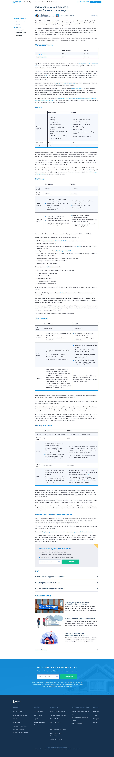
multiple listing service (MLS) (62, 251)
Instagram (96, 719)
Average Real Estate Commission (56, 735)
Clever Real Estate (76, 88)
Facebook (96, 711)
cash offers (61, 293)
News (51, 726)
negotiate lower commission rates (65, 83)
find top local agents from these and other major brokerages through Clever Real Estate (66, 532)
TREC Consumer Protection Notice (57, 748)
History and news (21, 32)
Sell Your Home (38, 711)
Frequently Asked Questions (58, 715)
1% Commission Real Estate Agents (80, 719)
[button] (50, 562)
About (43, 2)
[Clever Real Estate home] (18, 2)
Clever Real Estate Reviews (39, 724)
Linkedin (95, 722)
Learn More (70, 562)
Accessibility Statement (19, 726)
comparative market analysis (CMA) (55, 241)
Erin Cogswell (44, 14)
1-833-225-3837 (17, 711)
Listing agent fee (41, 54)
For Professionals (52, 2)
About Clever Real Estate (57, 711)
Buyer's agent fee (41, 57)
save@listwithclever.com (20, 715)
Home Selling (27, 2)
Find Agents (96, 2)
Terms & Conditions (45, 748)
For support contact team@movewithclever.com (21, 731)
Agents (18, 24)
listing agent (93, 172)
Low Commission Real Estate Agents (80, 713)
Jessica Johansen (69, 15)
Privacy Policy (37, 748)
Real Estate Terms (55, 722)
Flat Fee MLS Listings (56, 739)
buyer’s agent (41, 174)
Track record (19, 30)
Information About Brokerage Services (72, 748)
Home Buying (36, 2)
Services (18, 27)
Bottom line (19, 35)
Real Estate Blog (54, 719)
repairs (79, 246)
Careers (15, 719)
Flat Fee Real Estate (77, 723)
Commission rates (21, 22)
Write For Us (16, 722)
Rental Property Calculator (58, 729)
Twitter (95, 715)
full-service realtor (52, 267)
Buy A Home (38, 715)
